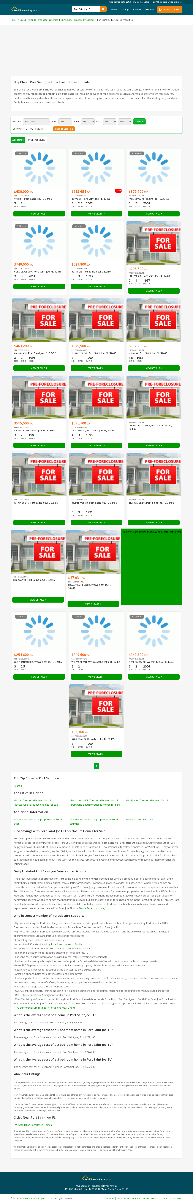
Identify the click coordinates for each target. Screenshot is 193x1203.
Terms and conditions (128, 1198)
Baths (76, 121)
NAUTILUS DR (78, 430)
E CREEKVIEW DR (137, 662)
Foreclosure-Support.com (37, 1198)
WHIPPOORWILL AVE (81, 662)
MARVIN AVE (20, 353)
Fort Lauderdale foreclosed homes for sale (95, 800)
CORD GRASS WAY (23, 271)
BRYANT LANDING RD (79, 585)
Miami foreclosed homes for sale (33, 800)
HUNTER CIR (135, 276)
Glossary (177, 1198)
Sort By (17, 121)
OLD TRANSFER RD (23, 662)
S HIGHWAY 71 (78, 739)
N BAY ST (133, 353)
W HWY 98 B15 (21, 502)
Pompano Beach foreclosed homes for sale (95, 804)
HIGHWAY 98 (19, 580)
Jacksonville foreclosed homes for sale (36, 804)
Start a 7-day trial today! (92, 908)
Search (139, 121)
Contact (137, 9)
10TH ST (18, 198)
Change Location (64, 128)
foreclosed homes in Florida (66, 944)
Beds (54, 121)
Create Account (171, 9)
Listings (125, 9)
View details (38, 213)
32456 (18, 785)
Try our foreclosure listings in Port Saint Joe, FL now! (45, 1007)
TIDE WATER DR (137, 502)
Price (98, 121)
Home (114, 9)
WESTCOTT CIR (79, 353)
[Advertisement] (96, 53)
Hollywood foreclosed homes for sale (148, 800)
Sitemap (110, 1198)
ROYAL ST (76, 198)
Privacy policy (150, 1198)
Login (151, 9)
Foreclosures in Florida (140, 819)
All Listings (18, 139)
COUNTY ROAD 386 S (139, 425)
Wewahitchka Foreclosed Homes (33, 1125)
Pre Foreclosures (36, 139)
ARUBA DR (19, 430)
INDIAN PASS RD (79, 502)
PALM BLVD (134, 198)
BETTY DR (76, 271)
